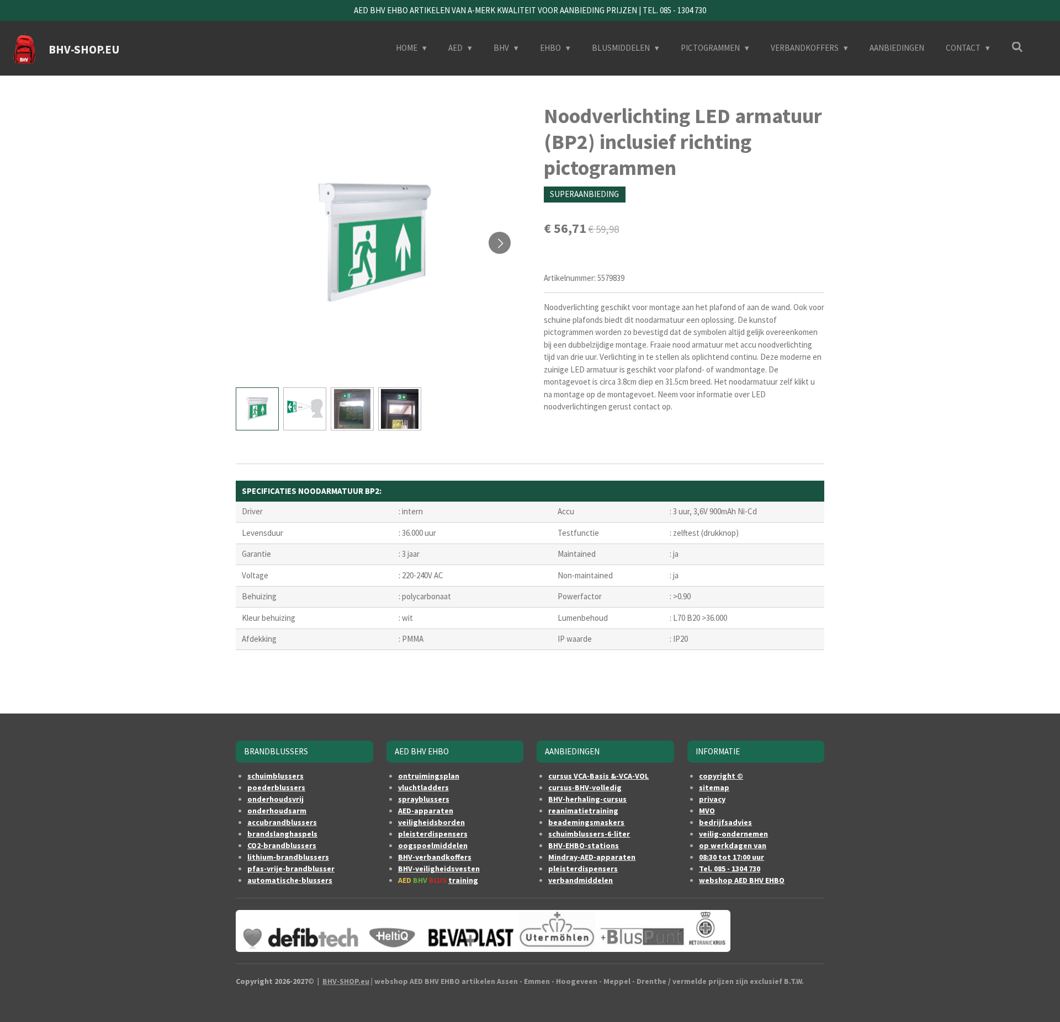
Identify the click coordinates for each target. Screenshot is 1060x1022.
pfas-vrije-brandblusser (291, 869)
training (463, 880)
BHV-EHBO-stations (583, 845)
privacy (712, 799)
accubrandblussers (282, 822)
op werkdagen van (732, 845)
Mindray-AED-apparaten (591, 857)
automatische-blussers (289, 880)
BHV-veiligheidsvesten (439, 869)
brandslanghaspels (282, 834)
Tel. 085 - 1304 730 (729, 869)
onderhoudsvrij (275, 799)
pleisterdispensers (433, 834)
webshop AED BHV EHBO (742, 880)
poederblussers (276, 787)
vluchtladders (423, 787)
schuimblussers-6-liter (589, 834)
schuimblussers (275, 776)
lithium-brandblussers (288, 857)
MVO (707, 811)
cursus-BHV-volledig (585, 787)
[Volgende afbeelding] (500, 243)
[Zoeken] (1017, 47)
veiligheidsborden (431, 822)
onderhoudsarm (276, 811)
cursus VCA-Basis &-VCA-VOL (598, 776)
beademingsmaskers (586, 822)
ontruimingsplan (428, 776)
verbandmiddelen (580, 880)
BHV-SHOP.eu (345, 981)
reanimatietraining (583, 811)
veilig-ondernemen (733, 834)
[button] (257, 408)
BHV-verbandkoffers (434, 857)
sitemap (714, 787)
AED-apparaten (425, 811)
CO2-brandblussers (281, 845)
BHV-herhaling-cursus (587, 799)
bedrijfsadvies (725, 822)
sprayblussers (423, 799)
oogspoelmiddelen (433, 845)
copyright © (721, 776)
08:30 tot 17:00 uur (731, 857)
